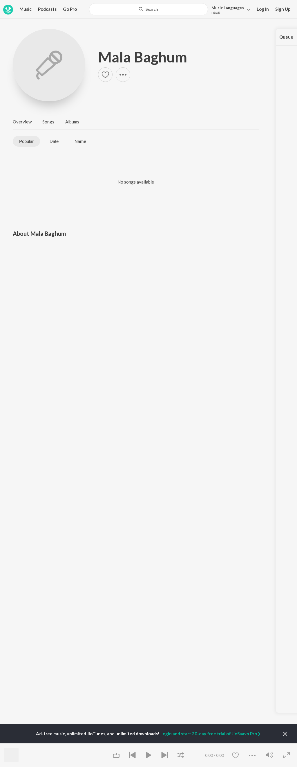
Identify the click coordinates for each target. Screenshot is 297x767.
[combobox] (148, 9)
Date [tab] (54, 141)
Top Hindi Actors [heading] (72, 743)
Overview (22, 121)
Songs (48, 121)
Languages (227, 7)
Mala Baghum (142, 57)
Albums (72, 121)
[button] (229, 9)
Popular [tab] (26, 141)
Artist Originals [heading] (198, 743)
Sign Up (283, 9)
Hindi (215, 13)
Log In (263, 9)
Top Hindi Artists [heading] (30, 743)
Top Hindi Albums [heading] (114, 743)
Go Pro (70, 9)
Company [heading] (232, 743)
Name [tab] (80, 141)
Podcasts (47, 9)
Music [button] (25, 9)
